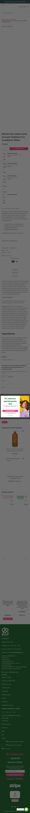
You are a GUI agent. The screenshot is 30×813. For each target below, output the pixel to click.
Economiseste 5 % (10, 411)
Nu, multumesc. (10, 415)
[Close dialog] (28, 396)
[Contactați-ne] (26, 809)
